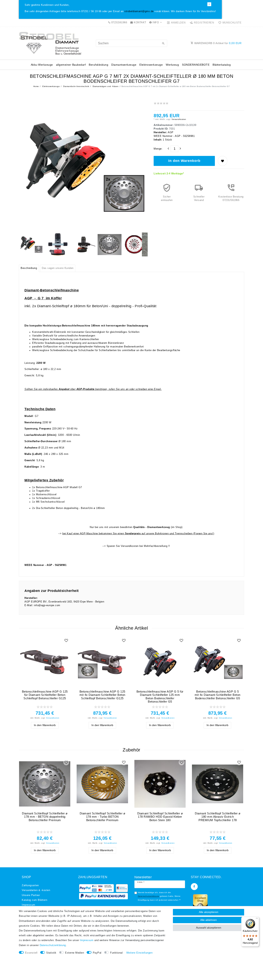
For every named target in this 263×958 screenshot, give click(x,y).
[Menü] (257, 919)
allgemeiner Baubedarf (71, 64)
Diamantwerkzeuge (123, 64)
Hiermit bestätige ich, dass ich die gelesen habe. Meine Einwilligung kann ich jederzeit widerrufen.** (159, 896)
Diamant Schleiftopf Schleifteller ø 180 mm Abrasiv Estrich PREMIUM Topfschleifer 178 (217, 817)
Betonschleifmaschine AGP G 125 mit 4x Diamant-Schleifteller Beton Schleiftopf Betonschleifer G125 (102, 695)
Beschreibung (29, 268)
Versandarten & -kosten (36, 890)
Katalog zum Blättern (34, 900)
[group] (44, 662)
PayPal (97, 952)
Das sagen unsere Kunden (58, 268)
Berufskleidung (98, 64)
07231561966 (118, 22)
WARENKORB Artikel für (217, 43)
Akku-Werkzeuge (42, 64)
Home (36, 86)
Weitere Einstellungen (139, 952)
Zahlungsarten (30, 885)
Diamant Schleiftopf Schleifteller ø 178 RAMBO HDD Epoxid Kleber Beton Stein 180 (160, 817)
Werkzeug (172, 64)
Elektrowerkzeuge (151, 64)
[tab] (29, 268)
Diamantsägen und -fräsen (105, 86)
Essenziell (31, 952)
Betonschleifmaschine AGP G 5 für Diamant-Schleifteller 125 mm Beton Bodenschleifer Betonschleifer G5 (160, 696)
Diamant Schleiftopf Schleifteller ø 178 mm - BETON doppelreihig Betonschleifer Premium (45, 817)
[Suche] (163, 44)
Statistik (51, 952)
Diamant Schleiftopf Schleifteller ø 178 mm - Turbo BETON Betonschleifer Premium (102, 817)
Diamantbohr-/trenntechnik (76, 86)
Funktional (116, 952)
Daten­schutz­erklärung (53, 945)
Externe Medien (74, 952)
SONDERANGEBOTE (195, 64)
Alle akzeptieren (208, 912)
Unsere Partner (31, 895)
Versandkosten (178, 119)
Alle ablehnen (208, 919)
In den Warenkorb (184, 161)
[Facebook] (194, 886)
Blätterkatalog (222, 64)
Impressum (28, 905)
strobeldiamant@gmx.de (139, 11)
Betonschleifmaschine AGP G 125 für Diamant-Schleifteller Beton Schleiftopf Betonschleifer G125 (45, 695)
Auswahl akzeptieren (208, 927)
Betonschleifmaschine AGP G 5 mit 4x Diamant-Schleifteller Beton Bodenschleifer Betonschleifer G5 (217, 695)
